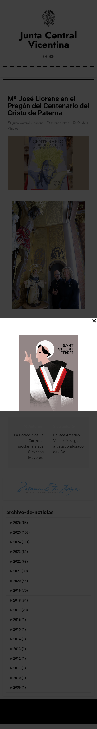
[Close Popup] (94, 321)
